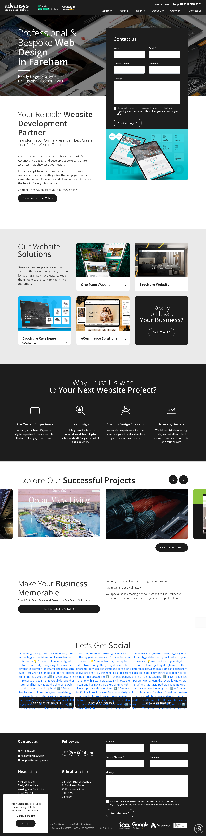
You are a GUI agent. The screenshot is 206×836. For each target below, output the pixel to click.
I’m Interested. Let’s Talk (36, 198)
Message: (110, 772)
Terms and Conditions (54, 824)
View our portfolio (170, 547)
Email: (153, 741)
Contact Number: (115, 756)
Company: (154, 756)
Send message (126, 123)
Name (117, 48)
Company (153, 63)
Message (118, 78)
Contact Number (122, 63)
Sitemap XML (72, 824)
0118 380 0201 (49, 81)
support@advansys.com (34, 760)
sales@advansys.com (32, 755)
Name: (110, 741)
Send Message (118, 813)
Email (152, 48)
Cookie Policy (26, 815)
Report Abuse (87, 824)
